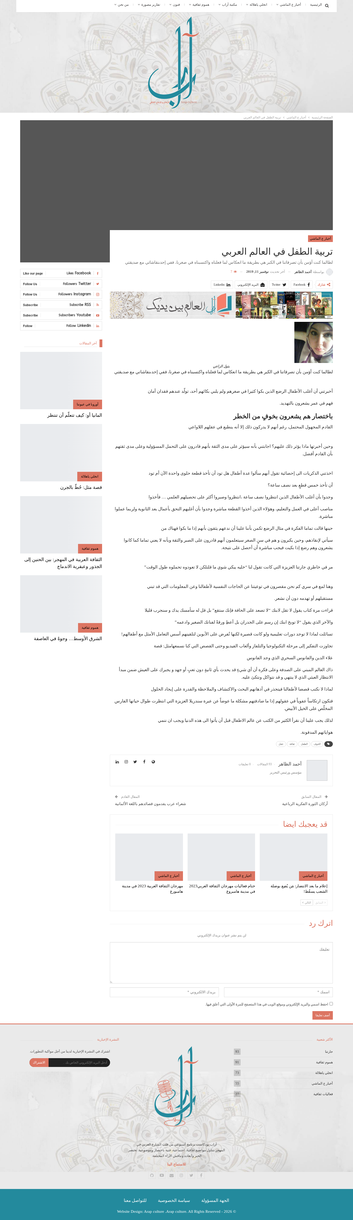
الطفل (304, 743)
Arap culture (154, 1211)
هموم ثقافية (201, 4)
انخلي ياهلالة (258, 4)
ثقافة (292, 743)
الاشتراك (39, 1062)
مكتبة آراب (229, 4)
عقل (281, 743)
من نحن (123, 4)
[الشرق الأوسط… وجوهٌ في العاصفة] (61, 604)
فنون (176, 4)
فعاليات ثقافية (323, 1094)
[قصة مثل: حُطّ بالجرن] (61, 452)
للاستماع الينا (176, 1164)
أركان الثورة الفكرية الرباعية (305, 804)
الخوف (317, 743)
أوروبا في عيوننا (87, 404)
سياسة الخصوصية (174, 1200)
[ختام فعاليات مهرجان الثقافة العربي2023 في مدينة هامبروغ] (221, 857)
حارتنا (329, 1052)
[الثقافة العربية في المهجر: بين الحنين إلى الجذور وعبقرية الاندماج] (61, 525)
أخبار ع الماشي (290, 4)
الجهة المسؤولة (215, 1200)
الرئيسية (316, 4)
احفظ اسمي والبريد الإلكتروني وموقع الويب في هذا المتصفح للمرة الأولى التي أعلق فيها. (266, 1004)
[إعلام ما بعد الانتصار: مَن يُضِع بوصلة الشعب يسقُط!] (293, 857)
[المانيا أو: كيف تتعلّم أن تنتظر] (61, 380)
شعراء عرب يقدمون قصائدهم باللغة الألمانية (150, 804)
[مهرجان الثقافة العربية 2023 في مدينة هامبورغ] (149, 857)
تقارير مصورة (150, 4)
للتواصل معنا (135, 1200)
